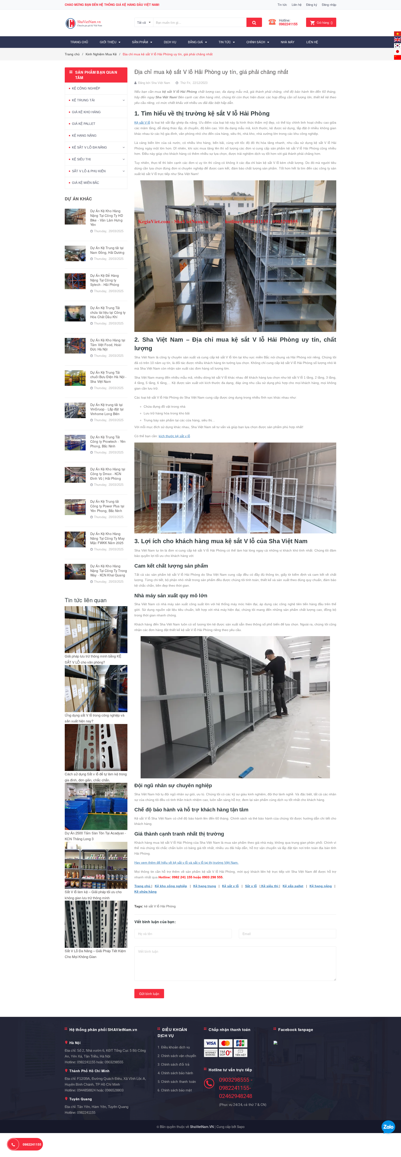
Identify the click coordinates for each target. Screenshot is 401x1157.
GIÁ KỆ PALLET (83, 124)
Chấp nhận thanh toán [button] (229, 1029)
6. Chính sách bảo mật (175, 1090)
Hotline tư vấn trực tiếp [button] (230, 1069)
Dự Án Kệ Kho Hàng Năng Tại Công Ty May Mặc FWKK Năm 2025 (107, 538)
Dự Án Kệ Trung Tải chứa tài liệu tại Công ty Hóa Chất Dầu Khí (108, 312)
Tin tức (282, 4)
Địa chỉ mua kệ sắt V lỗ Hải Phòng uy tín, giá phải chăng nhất (211, 71)
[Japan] (397, 51)
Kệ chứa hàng (145, 891)
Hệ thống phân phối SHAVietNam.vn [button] (103, 1029)
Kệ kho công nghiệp (171, 886)
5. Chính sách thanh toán (177, 1082)
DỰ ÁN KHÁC (78, 199)
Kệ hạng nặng (321, 886)
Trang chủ (142, 886)
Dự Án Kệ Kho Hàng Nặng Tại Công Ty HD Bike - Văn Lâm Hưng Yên (106, 217)
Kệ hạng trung (204, 886)
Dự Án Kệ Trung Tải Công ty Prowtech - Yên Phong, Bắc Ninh (108, 441)
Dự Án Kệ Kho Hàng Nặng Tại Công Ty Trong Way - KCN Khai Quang (108, 570)
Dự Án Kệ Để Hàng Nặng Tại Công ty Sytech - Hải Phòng (104, 280)
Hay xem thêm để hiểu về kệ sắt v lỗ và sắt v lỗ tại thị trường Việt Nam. (186, 862)
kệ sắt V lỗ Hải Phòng (160, 906)
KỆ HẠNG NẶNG (84, 135)
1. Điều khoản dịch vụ (174, 1047)
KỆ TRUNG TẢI (83, 100)
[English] (397, 33)
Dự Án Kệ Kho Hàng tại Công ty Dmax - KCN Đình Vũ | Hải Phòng (107, 473)
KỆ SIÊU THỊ (81, 159)
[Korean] (397, 45)
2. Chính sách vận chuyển (177, 1056)
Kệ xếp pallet (293, 886)
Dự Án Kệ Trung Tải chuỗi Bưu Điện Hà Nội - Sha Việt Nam (108, 377)
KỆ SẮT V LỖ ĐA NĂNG (89, 147)
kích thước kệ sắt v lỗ (174, 436)
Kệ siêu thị (269, 886)
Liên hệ (296, 4)
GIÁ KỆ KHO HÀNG (86, 112)
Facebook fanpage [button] (295, 1029)
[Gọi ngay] (13, 1144)
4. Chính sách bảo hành (175, 1073)
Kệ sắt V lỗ (142, 122)
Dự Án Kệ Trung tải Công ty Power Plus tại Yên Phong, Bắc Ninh (107, 506)
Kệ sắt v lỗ (230, 886)
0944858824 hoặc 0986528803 (100, 1090)
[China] (397, 56)
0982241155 (288, 23)
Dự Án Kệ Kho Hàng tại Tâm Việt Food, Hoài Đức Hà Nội (107, 344)
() (325, 22)
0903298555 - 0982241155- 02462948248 (235, 1088)
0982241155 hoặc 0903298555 (100, 1062)
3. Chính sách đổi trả (173, 1064)
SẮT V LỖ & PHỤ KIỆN (89, 171)
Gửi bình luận (149, 993)
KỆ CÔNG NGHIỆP (86, 88)
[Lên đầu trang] (393, 1147)
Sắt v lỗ (251, 886)
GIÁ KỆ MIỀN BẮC (85, 183)
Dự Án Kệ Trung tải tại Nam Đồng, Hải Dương (107, 250)
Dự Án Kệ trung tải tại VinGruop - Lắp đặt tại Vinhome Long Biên (106, 409)
